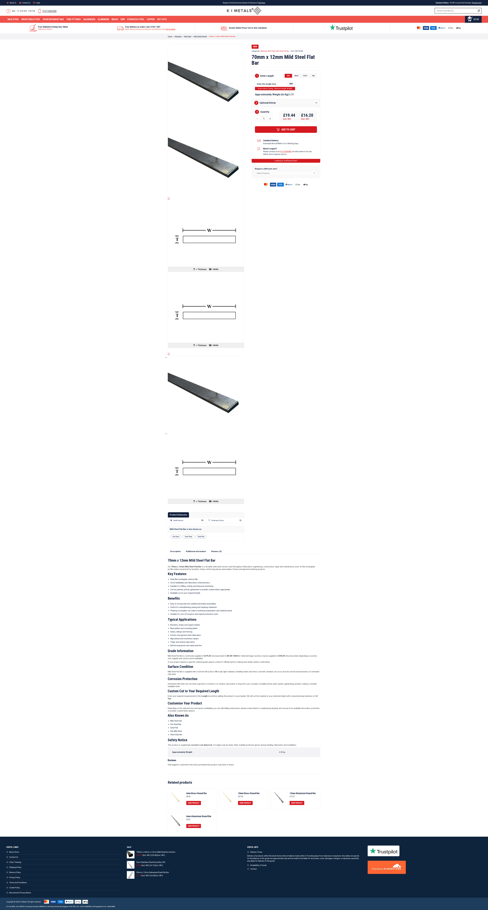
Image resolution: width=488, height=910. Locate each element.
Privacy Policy (14, 877)
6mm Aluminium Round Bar (198, 816)
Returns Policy (15, 872)
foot (305, 76)
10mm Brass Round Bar (249, 793)
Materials (263, 51)
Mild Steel (271, 51)
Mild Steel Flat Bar (282, 51)
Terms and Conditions (18, 883)
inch (296, 76)
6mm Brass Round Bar (196, 793)
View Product (193, 803)
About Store (14, 852)
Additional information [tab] (196, 551)
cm (313, 76)
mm (288, 76)
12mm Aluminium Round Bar (303, 793)
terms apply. (171, 29)
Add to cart (288, 129)
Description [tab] (175, 551)
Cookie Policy (14, 888)
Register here (477, 3)
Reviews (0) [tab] (216, 551)
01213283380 (50, 11)
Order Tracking (15, 862)
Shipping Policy (15, 867)
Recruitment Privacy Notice (20, 893)
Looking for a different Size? (285, 161)
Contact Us (13, 857)
